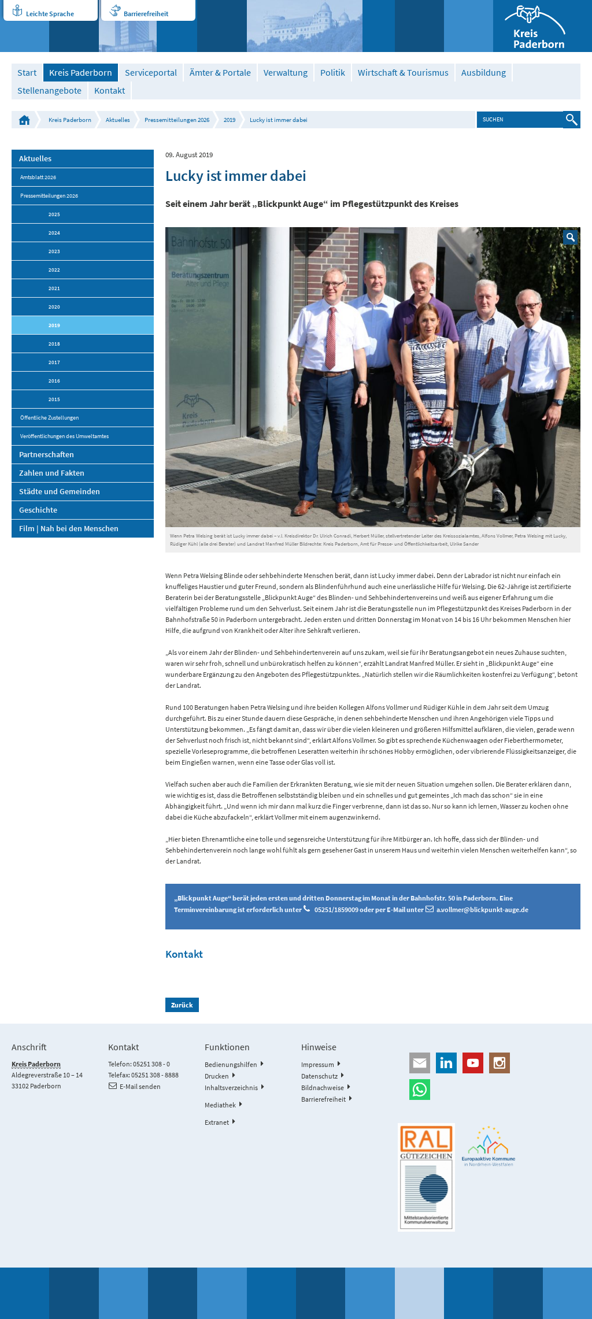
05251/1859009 (337, 909)
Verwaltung (286, 72)
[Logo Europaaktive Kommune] (488, 1146)
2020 (54, 306)
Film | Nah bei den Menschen (69, 528)
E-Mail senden (140, 1086)
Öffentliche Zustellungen (49, 417)
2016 (54, 380)
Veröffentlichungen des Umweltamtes (64, 436)
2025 (54, 214)
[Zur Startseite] (542, 26)
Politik (332, 72)
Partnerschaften (46, 454)
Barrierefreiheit (146, 13)
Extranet (217, 1122)
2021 (54, 288)
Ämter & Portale (220, 72)
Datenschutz (319, 1076)
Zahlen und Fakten (51, 473)
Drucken (217, 1076)
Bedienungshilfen (231, 1064)
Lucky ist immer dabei (279, 120)
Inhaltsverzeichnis (231, 1087)
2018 (54, 343)
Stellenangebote (49, 90)
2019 (229, 120)
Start (26, 72)
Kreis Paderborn (80, 72)
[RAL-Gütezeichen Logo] (426, 1177)
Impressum (317, 1064)
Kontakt (109, 90)
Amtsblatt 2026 (38, 177)
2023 (54, 251)
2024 (54, 232)
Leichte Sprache (50, 13)
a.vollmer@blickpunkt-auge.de (482, 909)
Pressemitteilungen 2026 (177, 120)
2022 (54, 269)
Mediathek (220, 1105)
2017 (54, 362)
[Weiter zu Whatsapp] (488, 1089)
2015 (54, 399)
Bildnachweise (322, 1087)
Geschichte (38, 510)
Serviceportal (151, 72)
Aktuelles (118, 120)
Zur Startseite (24, 119)
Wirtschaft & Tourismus (403, 72)
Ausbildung (483, 72)
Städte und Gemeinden (59, 491)
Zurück (182, 1005)
